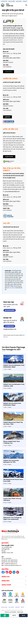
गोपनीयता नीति (8, 610)
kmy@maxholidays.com (9, 329)
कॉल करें (23, 615)
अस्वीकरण (3, 610)
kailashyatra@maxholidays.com (12, 565)
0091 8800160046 (12, 562)
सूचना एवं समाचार (18, 1)
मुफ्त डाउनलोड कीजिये (9, 310)
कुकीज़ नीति (14, 610)
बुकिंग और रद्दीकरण (11, 288)
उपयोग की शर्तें (19, 610)
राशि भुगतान (25, 1)
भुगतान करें (7, 117)
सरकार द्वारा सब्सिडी (11, 1)
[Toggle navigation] (26, 5)
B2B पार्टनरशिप (11, 607)
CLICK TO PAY (9, 156)
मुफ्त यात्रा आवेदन (4, 607)
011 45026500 (7, 558)
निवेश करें (22, 607)
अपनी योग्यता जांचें (4, 1)
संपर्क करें (14, 615)
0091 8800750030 (12, 560)
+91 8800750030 (9, 326)
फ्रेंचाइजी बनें (17, 607)
